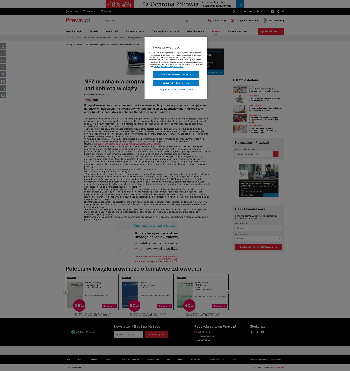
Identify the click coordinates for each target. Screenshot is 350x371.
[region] (176, 68)
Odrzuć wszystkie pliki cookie (176, 83)
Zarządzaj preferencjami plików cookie (176, 89)
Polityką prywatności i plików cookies (168, 67)
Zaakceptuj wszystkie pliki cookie (176, 74)
